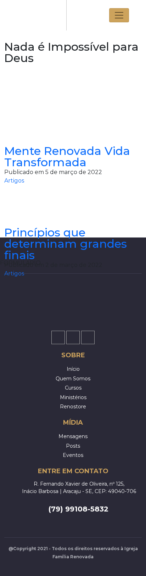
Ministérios (73, 397)
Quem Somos (73, 378)
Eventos (73, 455)
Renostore (73, 406)
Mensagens (73, 436)
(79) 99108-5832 (78, 509)
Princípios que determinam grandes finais (65, 243)
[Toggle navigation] (119, 15)
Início (73, 369)
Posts (73, 446)
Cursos (73, 388)
